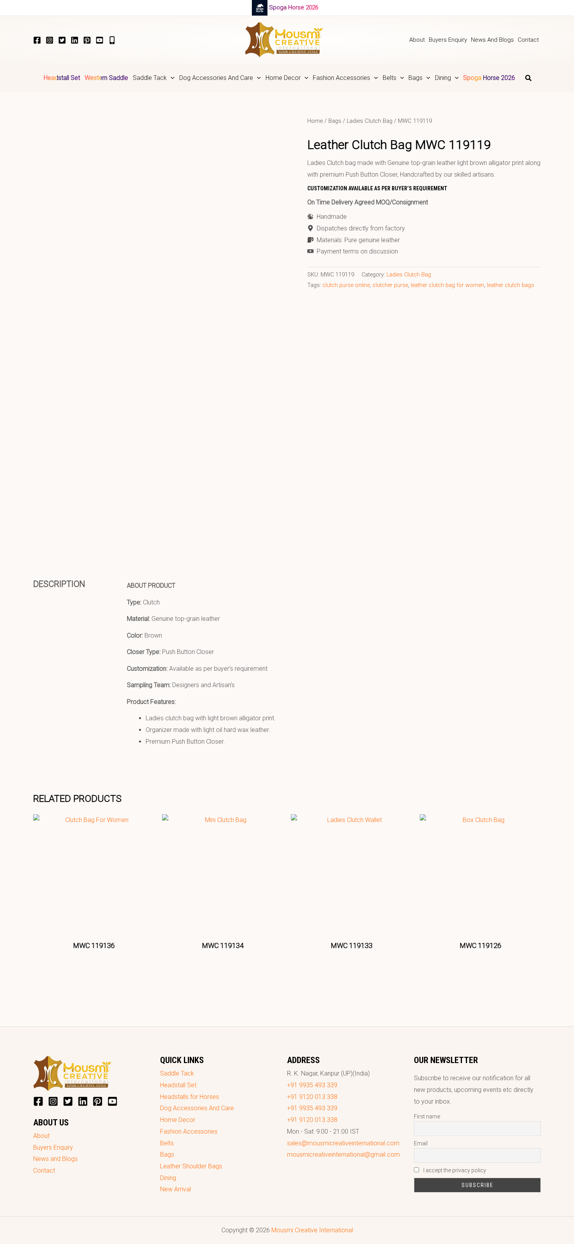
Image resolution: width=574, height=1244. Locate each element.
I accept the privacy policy (454, 1170)
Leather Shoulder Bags (191, 1166)
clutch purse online (346, 285)
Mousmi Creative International (312, 1230)
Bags (334, 120)
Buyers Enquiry (53, 1147)
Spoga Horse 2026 (293, 7)
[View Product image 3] (192, 525)
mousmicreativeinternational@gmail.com (343, 1154)
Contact (44, 1170)
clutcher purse (390, 285)
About (41, 1135)
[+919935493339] (112, 40)
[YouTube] (99, 40)
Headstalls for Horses (189, 1096)
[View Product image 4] (257, 525)
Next (285, 526)
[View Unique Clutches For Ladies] (62, 525)
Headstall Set (178, 1085)
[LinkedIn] (74, 40)
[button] (171, 78)
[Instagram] (49, 40)
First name (427, 1116)
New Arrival (175, 1189)
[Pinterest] (87, 40)
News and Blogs (55, 1158)
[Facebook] (37, 40)
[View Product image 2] (127, 525)
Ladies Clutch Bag (369, 120)
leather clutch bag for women (447, 285)
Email (421, 1143)
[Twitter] (62, 40)
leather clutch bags (510, 285)
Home (315, 120)
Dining (168, 1178)
